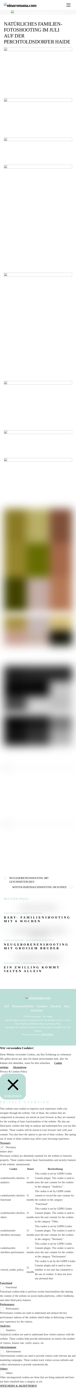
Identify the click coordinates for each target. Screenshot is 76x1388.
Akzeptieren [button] (19, 1067)
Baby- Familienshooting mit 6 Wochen (37, 919)
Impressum (42, 1006)
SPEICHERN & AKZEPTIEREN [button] (18, 1385)
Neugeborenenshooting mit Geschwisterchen (29, 880)
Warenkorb (55, 1006)
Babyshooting (12, 913)
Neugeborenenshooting (40, 940)
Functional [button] (6, 1283)
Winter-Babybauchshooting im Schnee (39, 887)
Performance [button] (7, 1304)
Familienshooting (32, 913)
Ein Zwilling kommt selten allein (32, 969)
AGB (6, 1006)
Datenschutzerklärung (23, 1006)
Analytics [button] (5, 1326)
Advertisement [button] (8, 1347)
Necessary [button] (5, 1143)
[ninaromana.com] (20, 5)
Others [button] (4, 1368)
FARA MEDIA (47, 1034)
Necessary (11, 1147)
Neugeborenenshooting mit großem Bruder (36, 946)
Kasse (67, 1006)
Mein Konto (37, 1010)
